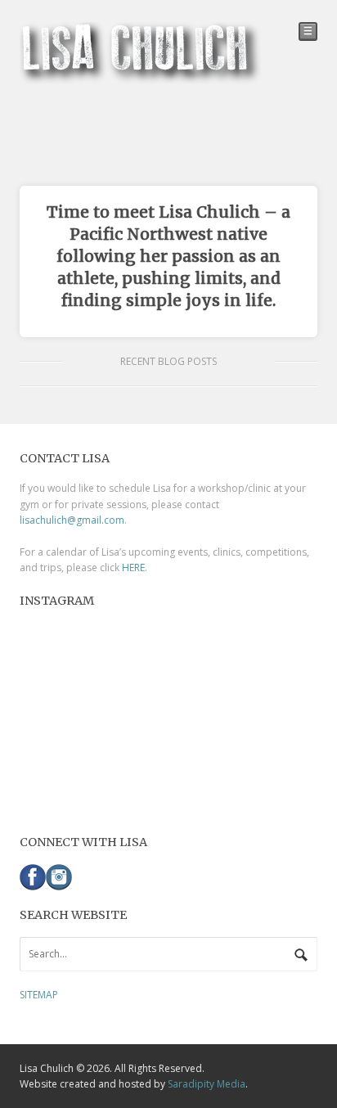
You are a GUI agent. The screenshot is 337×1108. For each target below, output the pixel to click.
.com (112, 520)
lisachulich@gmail (60, 520)
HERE (133, 567)
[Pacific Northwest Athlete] (140, 76)
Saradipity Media (206, 1084)
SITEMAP (39, 995)
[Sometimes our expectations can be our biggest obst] (168, 716)
